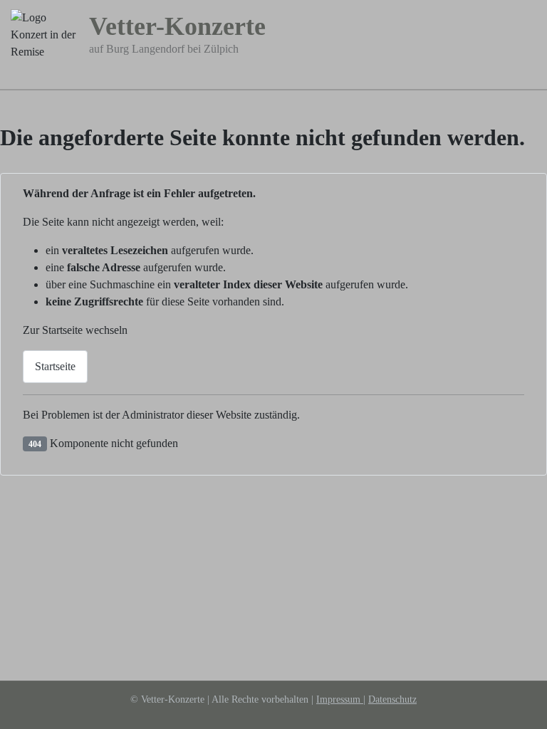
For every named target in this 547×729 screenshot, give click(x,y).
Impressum (339, 699)
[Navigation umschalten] (527, 79)
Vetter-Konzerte (177, 26)
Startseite (55, 366)
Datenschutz (392, 699)
